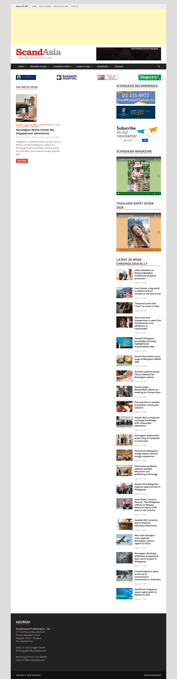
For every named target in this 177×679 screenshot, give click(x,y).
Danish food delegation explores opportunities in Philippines (147, 487)
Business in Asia (38, 66)
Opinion (119, 66)
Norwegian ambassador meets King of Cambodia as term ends (147, 438)
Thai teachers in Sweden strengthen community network (147, 405)
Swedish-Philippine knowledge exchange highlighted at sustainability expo (145, 342)
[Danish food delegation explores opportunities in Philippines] (124, 484)
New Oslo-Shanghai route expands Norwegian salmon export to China (144, 539)
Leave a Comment (53, 137)
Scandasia (36, 675)
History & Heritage (46, 125)
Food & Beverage (31, 125)
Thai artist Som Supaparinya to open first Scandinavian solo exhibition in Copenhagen (147, 323)
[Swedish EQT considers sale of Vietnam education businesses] (124, 520)
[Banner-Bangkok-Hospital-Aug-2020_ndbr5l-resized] (67, 79)
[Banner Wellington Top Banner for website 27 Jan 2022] (108, 79)
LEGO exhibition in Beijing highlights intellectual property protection (145, 274)
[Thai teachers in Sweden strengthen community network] (124, 402)
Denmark (19, 125)
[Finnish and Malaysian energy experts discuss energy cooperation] (124, 451)
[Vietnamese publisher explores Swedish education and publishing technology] (124, 466)
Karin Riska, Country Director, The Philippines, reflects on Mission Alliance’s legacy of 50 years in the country (147, 505)
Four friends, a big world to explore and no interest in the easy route (147, 291)
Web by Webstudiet (152, 675)
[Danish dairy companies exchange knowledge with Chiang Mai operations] (124, 417)
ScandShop (102, 66)
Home (34, 6)
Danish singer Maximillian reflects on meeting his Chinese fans (147, 390)
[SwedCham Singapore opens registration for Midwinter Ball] (124, 589)
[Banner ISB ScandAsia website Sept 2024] (128, 59)
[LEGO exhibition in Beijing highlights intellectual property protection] (124, 270)
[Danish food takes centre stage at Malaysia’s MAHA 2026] (124, 356)
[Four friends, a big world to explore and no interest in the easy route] (124, 288)
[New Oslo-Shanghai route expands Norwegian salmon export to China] (124, 535)
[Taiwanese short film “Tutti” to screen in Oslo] (124, 303)
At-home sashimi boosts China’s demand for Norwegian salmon (147, 374)
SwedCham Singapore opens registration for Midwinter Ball (145, 592)
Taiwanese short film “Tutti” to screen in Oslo (146, 305)
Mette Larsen (39, 137)
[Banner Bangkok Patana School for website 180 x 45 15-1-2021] (26, 79)
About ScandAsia (45, 6)
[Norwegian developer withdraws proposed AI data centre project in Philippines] (124, 553)
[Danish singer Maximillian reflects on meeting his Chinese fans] (124, 387)
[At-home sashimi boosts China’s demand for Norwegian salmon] (124, 372)
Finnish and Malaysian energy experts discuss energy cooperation (146, 453)
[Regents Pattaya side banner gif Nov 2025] (135, 118)
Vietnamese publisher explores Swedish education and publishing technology (146, 470)
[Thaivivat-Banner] (149, 79)
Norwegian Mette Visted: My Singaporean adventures (35, 131)
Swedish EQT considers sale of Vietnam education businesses (146, 523)
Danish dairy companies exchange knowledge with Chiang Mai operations (147, 421)
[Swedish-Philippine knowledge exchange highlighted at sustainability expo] (124, 338)
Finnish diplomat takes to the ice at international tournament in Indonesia (147, 575)
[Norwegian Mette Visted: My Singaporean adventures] (38, 108)
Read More (21, 160)
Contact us (74, 6)
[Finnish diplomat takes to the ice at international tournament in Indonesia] (124, 571)
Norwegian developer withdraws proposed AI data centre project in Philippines (146, 557)
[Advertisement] (88, 26)
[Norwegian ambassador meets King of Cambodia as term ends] (124, 435)
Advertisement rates (61, 6)
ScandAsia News (61, 66)
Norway (26, 126)
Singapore (35, 126)
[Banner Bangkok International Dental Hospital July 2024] (135, 103)
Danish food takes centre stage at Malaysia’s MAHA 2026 (147, 359)
